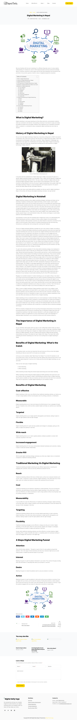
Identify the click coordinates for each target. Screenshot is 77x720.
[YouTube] (14, 710)
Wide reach (22, 93)
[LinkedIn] (32, 617)
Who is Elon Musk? (51, 648)
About (42, 3)
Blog (48, 3)
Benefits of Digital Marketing (24, 86)
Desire (21, 109)
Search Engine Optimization (34, 702)
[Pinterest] (27, 617)
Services (30, 700)
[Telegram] (42, 617)
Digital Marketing (32, 704)
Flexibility (21, 104)
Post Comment (20, 685)
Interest (21, 108)
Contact (54, 3)
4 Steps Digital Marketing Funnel (25, 105)
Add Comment (20, 671)
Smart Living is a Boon (21, 648)
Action (21, 111)
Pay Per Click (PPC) (32, 708)
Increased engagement (24, 94)
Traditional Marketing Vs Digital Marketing (26, 97)
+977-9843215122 (60, 700)
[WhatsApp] (47, 617)
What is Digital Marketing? (23, 78)
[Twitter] (23, 617)
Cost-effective (22, 87)
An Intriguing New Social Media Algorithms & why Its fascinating (38, 649)
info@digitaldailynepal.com (65, 703)
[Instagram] (11, 710)
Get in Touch (69, 3)
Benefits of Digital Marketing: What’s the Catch (28, 84)
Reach (20, 98)
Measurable (22, 88)
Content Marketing (32, 706)
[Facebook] (18, 617)
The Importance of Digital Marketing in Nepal (27, 83)
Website (49, 666)
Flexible (21, 91)
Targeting (21, 102)
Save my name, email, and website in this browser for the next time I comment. (32, 681)
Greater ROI (22, 95)
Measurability (22, 101)
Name (18, 666)
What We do (34, 3)
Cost (21, 100)
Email (34, 666)
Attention (21, 107)
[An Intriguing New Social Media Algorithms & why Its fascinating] (38, 642)
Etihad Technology (49, 717)
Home (27, 3)
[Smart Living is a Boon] (23, 642)
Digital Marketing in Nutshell (24, 81)
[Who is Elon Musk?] (54, 642)
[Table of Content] (37, 77)
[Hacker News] (37, 617)
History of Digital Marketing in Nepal (25, 80)
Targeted (21, 90)
